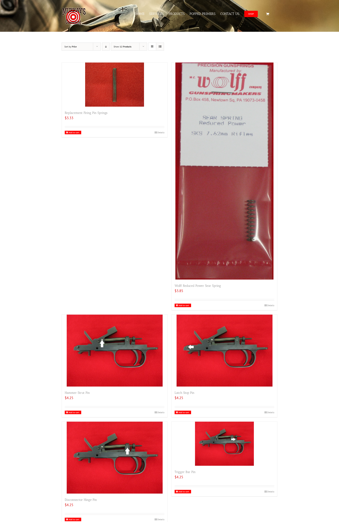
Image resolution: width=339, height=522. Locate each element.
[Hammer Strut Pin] (114, 351)
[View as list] (160, 46)
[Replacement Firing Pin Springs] (114, 85)
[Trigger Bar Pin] (224, 444)
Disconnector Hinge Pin (81, 500)
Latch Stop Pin (184, 393)
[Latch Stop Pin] (224, 351)
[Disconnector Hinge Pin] (114, 458)
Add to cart (74, 132)
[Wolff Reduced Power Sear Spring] (224, 171)
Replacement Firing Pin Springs (86, 113)
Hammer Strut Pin (77, 393)
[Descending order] (106, 47)
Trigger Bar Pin (185, 472)
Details (160, 132)
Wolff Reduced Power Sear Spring (198, 286)
